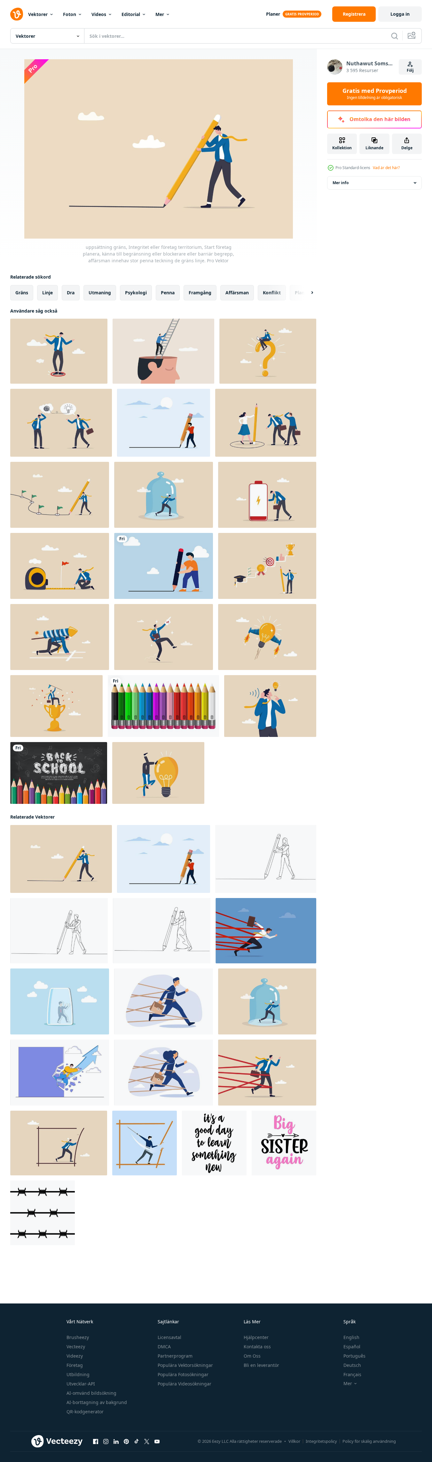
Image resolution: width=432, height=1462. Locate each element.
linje (47, 293)
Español (351, 1347)
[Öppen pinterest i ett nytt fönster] (126, 1441)
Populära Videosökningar (184, 1384)
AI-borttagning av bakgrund (97, 1402)
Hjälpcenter (256, 1337)
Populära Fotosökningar (183, 1374)
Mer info (341, 182)
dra (71, 293)
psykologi (136, 293)
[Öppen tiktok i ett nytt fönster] (136, 1441)
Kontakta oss (257, 1347)
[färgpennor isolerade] (163, 706)
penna (168, 293)
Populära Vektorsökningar (185, 1365)
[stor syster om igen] (284, 1143)
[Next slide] (306, 292)
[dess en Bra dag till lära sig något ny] (214, 1143)
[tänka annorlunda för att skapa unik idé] (158, 773)
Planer (273, 14)
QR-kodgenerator (85, 1412)
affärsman (237, 293)
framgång (200, 293)
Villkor (294, 1441)
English (351, 1337)
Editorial (131, 14)
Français (352, 1374)
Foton (69, 14)
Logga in (400, 14)
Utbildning (78, 1374)
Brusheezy (78, 1337)
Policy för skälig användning (369, 1441)
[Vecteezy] (16, 14)
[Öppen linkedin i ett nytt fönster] (116, 1441)
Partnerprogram (175, 1356)
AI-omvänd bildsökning (91, 1393)
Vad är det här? (386, 167)
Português (354, 1356)
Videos (98, 14)
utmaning (100, 293)
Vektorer (38, 14)
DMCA (164, 1347)
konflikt (272, 293)
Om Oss (252, 1356)
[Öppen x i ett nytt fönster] (146, 1441)
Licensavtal (169, 1337)
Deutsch (352, 1365)
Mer (159, 14)
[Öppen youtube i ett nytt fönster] (157, 1441)
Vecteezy (76, 1347)
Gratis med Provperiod (374, 94)
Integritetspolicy (321, 1441)
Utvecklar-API (81, 1384)
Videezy (75, 1356)
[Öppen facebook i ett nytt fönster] (95, 1441)
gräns (21, 293)
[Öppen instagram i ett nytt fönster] (105, 1441)
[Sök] (394, 36)
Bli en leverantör (261, 1365)
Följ (410, 70)
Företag (75, 1365)
